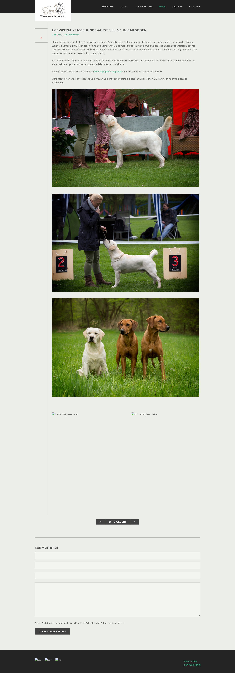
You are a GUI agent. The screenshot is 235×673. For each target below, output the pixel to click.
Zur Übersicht (117, 521)
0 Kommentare (72, 34)
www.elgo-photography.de (108, 71)
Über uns (107, 7)
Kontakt (194, 7)
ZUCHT (124, 7)
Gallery (177, 7)
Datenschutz (192, 665)
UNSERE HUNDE (143, 7)
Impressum (190, 661)
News (162, 7)
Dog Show (57, 34)
